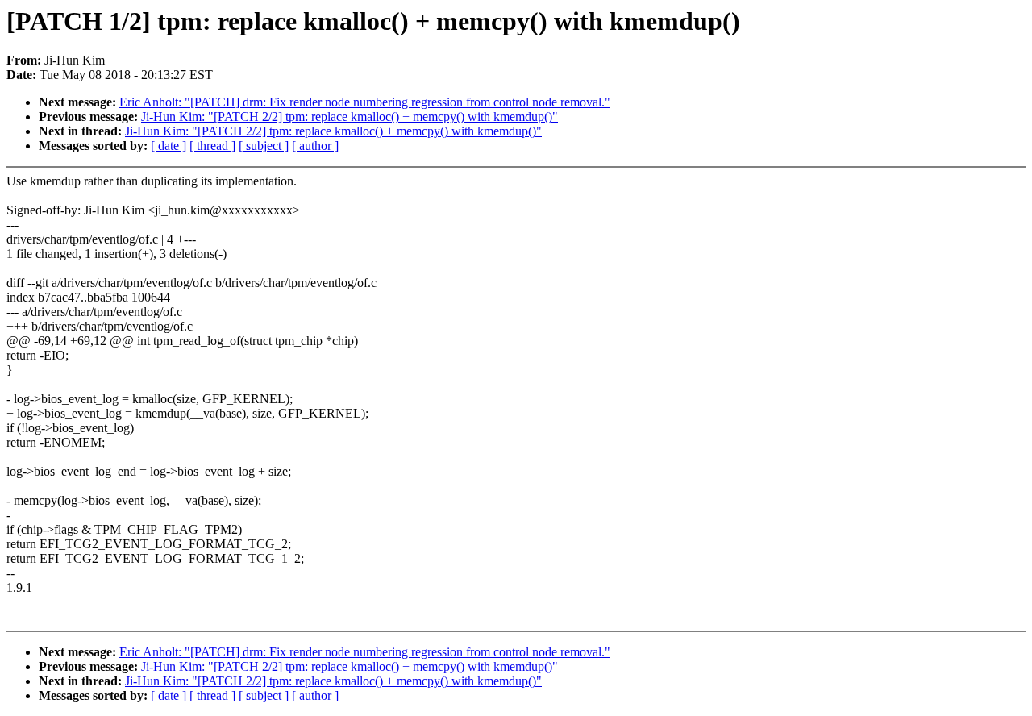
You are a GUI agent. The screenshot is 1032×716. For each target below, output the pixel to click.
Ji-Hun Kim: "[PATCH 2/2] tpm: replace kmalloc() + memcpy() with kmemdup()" (349, 116)
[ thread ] (212, 145)
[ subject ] (264, 145)
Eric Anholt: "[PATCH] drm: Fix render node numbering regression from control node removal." (364, 102)
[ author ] (315, 145)
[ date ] (168, 145)
